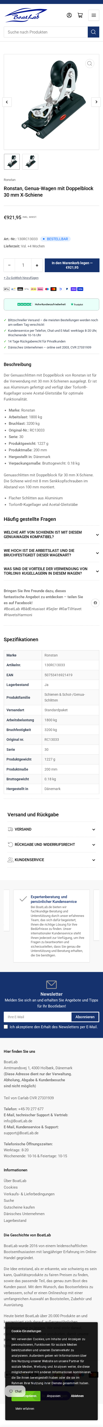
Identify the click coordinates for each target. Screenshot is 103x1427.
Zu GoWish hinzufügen (22, 278)
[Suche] (93, 32)
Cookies (11, 1187)
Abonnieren (85, 1017)
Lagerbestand (15, 1220)
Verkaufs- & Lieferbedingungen (29, 1194)
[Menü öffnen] (93, 15)
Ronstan (10, 180)
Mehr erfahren (25, 1408)
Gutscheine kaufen (19, 1207)
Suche (9, 1200)
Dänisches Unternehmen (24, 1214)
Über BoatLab (15, 1181)
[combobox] (51, 32)
